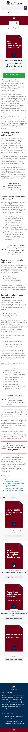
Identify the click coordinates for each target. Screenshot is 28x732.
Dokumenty (11, 27)
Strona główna (4, 27)
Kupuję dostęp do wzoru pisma (14, 535)
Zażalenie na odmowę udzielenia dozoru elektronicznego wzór (14, 488)
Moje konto (17, 13)
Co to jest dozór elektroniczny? (14, 490)
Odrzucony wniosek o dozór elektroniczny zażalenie (13, 481)
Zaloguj (10, 13)
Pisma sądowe (18, 27)
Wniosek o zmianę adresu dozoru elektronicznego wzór (15, 484)
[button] (14, 18)
